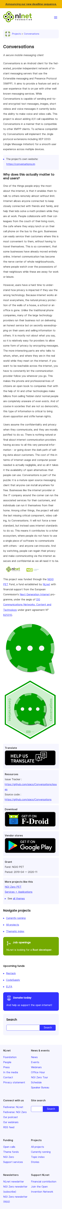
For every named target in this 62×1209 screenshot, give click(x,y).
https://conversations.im (20, 164)
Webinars (36, 1067)
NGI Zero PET (13, 886)
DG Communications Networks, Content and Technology (27, 604)
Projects (16, 33)
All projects (12, 924)
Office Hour (38, 1072)
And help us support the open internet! (29, 1001)
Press (6, 1067)
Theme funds (11, 1151)
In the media (10, 1072)
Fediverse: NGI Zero (15, 1112)
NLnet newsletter (13, 1181)
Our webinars (10, 1122)
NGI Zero (8, 1156)
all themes (19, 898)
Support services (13, 1162)
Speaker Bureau (40, 1087)
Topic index (38, 1156)
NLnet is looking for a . (29, 946)
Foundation (10, 1057)
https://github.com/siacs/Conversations (28, 799)
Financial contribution (43, 1181)
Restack (11, 973)
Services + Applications (18, 891)
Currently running (16, 918)
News (34, 1057)
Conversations (31, 33)
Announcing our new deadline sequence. (31, 4)
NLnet (46, 584)
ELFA (9, 986)
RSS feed (8, 1127)
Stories (35, 1162)
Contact (8, 1077)
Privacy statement (14, 1082)
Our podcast (10, 1117)
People (7, 1062)
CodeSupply (13, 980)
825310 (7, 614)
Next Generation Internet (35, 594)
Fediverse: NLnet (13, 1107)
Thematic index (15, 931)
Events (35, 1062)
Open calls (9, 1146)
